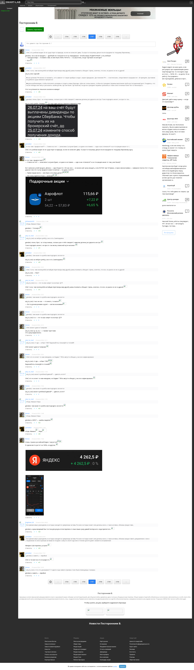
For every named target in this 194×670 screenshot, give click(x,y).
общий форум (39, 5)
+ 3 (39, 548)
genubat (28, 68)
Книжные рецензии (50, 657)
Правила (132, 654)
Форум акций (77, 646)
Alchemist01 (29, 221)
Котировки (103, 644)
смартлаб (22, 5)
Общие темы (77, 644)
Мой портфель (104, 654)
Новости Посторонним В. (105, 623)
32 (187, 93)
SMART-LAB (13, 2)
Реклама (132, 649)
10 (187, 155)
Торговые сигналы (50, 652)
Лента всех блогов (50, 641)
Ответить (28, 63)
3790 (117, 37)
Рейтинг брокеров (79, 660)
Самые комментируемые (52, 646)
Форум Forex (77, 657)
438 (187, 61)
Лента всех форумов (79, 641)
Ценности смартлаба (136, 641)
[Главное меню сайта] (2, 2)
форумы (30, 5)
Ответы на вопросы (51, 654)
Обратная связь (134, 660)
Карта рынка (104, 641)
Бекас (27, 50)
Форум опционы (78, 652)
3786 (83, 37)
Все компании (104, 657)
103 (187, 199)
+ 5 (39, 92)
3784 (66, 37)
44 (187, 139)
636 (187, 119)
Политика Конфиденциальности (139, 644)
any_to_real (29, 236)
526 (187, 107)
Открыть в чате (5, 11)
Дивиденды (103, 652)
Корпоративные (50, 660)
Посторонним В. (52, 5)
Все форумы (168, 232)
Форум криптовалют (79, 654)
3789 (109, 37)
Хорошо (122, 666)
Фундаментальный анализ (108, 646)
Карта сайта (133, 646)
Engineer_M (29, 522)
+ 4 (39, 139)
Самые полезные (50, 644)
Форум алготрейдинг (79, 649)
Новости (47, 649)
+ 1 (39, 248)
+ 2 (39, 152)
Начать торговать (34, 29)
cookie (115, 666)
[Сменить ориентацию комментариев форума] (22, 29)
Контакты (133, 652)
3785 (75, 37)
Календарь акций (105, 660)
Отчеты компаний (105, 649)
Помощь (132, 657)
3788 (100, 37)
